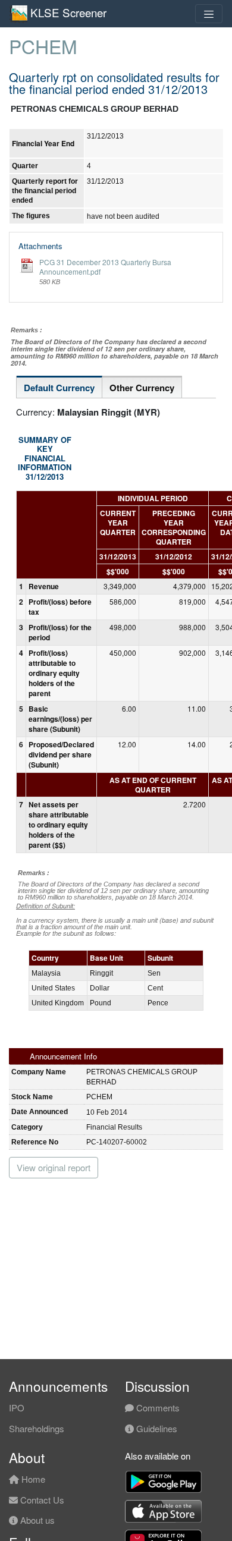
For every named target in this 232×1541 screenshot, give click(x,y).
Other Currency (141, 387)
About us (36, 1520)
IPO (16, 1407)
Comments (157, 1407)
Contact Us (41, 1499)
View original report (53, 1167)
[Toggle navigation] (208, 13)
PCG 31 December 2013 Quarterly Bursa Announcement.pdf (105, 266)
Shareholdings (36, 1428)
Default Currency (59, 387)
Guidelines (155, 1428)
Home (32, 1479)
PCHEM (43, 45)
